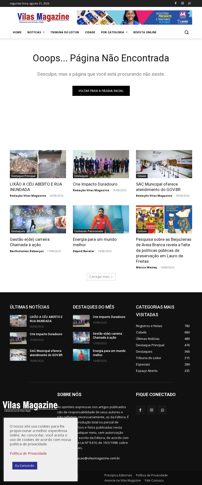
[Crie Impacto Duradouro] (101, 164)
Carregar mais (99, 277)
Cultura (142, 231)
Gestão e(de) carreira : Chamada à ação (30, 242)
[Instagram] (182, 3)
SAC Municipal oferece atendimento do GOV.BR (158, 187)
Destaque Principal (23, 176)
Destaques (81, 176)
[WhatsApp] (189, 3)
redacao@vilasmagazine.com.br (96, 458)
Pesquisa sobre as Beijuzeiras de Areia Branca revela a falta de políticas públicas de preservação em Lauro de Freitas (163, 250)
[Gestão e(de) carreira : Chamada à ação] (38, 219)
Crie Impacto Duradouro (95, 184)
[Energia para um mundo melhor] (101, 219)
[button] (186, 32)
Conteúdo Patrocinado (88, 231)
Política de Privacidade (28, 453)
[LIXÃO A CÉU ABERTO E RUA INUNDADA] (38, 164)
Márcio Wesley (146, 267)
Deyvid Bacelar (83, 251)
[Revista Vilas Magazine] (43, 18)
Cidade (141, 176)
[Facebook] (176, 3)
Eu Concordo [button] (24, 465)
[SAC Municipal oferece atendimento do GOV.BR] (164, 164)
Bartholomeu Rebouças (27, 251)
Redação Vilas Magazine (28, 195)
